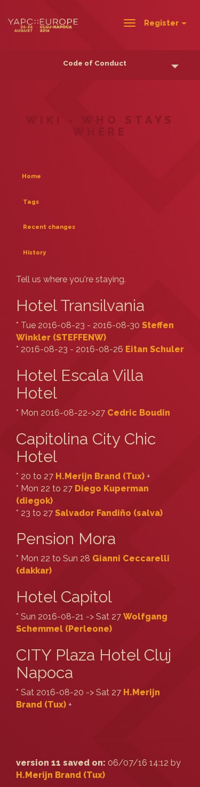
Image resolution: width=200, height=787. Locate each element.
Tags (31, 201)
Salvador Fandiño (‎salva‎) (109, 513)
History (34, 252)
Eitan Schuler (154, 349)
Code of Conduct (94, 63)
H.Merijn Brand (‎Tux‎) (100, 476)
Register (162, 23)
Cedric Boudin (138, 413)
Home (31, 176)
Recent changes (49, 227)
